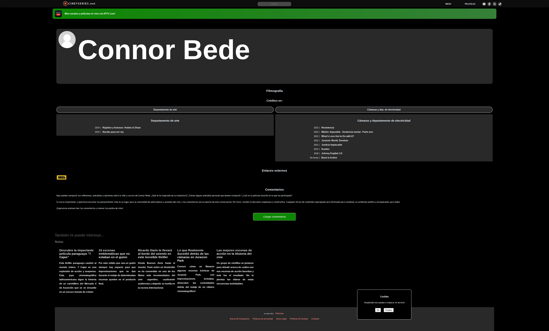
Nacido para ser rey (113, 132)
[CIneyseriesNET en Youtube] (484, 4)
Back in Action (329, 157)
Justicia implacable (331, 145)
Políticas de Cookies (299, 319)
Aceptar (388, 310)
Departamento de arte (165, 109)
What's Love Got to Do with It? (337, 136)
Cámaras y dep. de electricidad (384, 109)
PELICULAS (470, 4)
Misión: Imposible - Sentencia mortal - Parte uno (347, 132)
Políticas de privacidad (263, 319)
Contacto (315, 319)
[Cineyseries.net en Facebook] (489, 4)
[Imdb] (61, 177)
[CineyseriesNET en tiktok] (500, 4)
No (378, 310)
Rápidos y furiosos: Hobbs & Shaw (122, 127)
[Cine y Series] (79, 5)
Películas (280, 313)
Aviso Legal (281, 319)
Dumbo (325, 149)
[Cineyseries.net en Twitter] (495, 4)
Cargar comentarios (274, 216)
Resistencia (327, 127)
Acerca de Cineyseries (239, 319)
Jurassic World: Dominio (334, 140)
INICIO (448, 4)
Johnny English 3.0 (331, 153)
